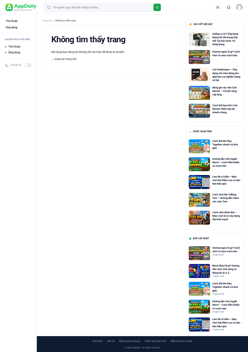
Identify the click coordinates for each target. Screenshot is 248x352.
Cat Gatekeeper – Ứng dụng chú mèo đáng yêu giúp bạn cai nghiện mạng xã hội (226, 75)
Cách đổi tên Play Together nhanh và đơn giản (225, 144)
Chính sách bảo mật (155, 341)
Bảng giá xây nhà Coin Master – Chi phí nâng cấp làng (224, 91)
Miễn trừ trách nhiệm (181, 341)
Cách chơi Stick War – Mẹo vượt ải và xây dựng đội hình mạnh (226, 216)
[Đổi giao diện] (217, 7)
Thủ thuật (12, 20)
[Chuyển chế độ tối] (28, 65)
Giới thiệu (97, 341)
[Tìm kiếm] (157, 7)
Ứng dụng (11, 27)
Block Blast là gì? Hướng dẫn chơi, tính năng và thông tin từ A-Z (225, 269)
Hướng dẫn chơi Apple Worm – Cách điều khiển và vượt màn (225, 162)
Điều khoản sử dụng (129, 341)
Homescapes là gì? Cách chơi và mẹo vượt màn (226, 53)
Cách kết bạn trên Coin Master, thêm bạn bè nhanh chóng (225, 109)
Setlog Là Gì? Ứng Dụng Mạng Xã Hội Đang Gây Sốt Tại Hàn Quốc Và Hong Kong (225, 39)
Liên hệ (111, 341)
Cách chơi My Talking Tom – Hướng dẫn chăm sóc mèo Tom (225, 198)
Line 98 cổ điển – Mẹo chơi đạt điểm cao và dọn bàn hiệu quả (226, 180)
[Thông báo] (228, 7)
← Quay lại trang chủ (64, 58)
